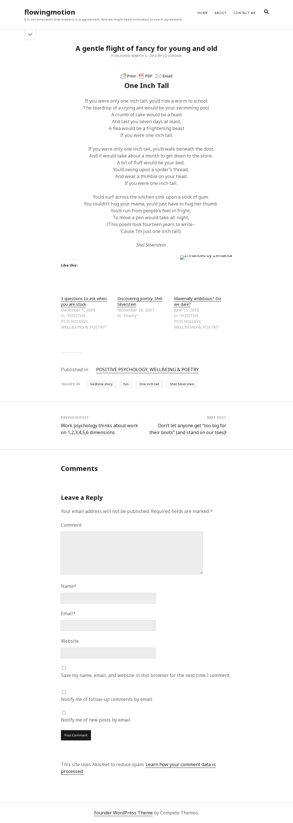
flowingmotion (49, 12)
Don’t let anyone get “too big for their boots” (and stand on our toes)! (187, 429)
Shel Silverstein (182, 384)
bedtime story (101, 384)
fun (125, 384)
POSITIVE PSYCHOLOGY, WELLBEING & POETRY (147, 369)
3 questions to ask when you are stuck (84, 301)
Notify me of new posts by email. (96, 720)
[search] (266, 12)
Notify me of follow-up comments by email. (107, 699)
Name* (68, 586)
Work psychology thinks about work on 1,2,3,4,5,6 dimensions (99, 429)
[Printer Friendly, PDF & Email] (146, 76)
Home (202, 13)
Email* (68, 613)
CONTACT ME (244, 13)
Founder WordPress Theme (123, 813)
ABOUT (221, 13)
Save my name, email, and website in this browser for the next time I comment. (145, 675)
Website (70, 641)
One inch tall (149, 384)
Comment (71, 525)
